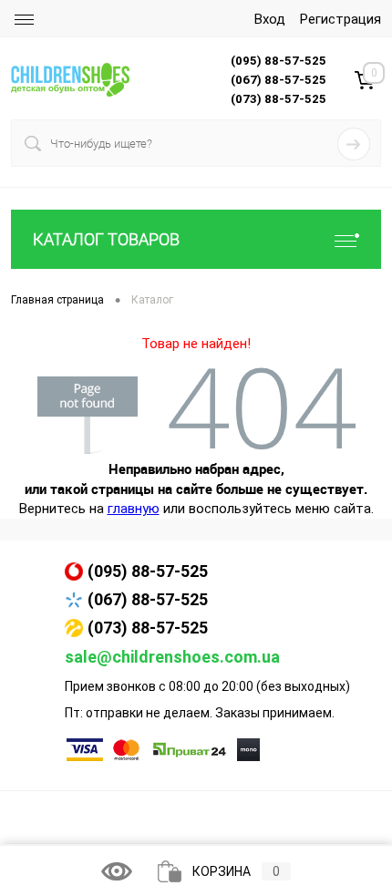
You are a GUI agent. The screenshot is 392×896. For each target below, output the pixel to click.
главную (134, 508)
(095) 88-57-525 (148, 571)
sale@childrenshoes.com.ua (172, 656)
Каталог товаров (106, 239)
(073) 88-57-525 (148, 627)
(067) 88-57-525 (148, 599)
